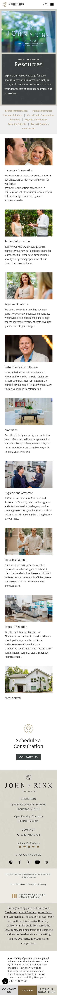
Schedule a (28, 744)
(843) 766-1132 (17, 981)
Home (21, 59)
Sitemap (43, 884)
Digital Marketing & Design (31, 896)
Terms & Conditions (18, 884)
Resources (33, 59)
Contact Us (28, 757)
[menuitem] (11, 862)
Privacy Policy (32, 884)
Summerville (16, 916)
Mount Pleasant (27, 912)
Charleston (11, 912)
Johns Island (45, 912)
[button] (5, 981)
